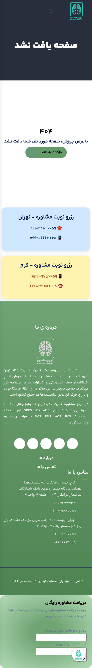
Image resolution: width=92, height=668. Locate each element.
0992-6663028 (43, 238)
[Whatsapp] (59, 443)
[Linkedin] (72, 443)
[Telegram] (46, 443)
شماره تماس (71, 644)
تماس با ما (46, 467)
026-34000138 (43, 286)
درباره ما (46, 458)
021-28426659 (43, 228)
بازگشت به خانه (52, 152)
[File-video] (32, 443)
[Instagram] (19, 443)
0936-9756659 (43, 277)
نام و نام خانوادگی (66, 631)
